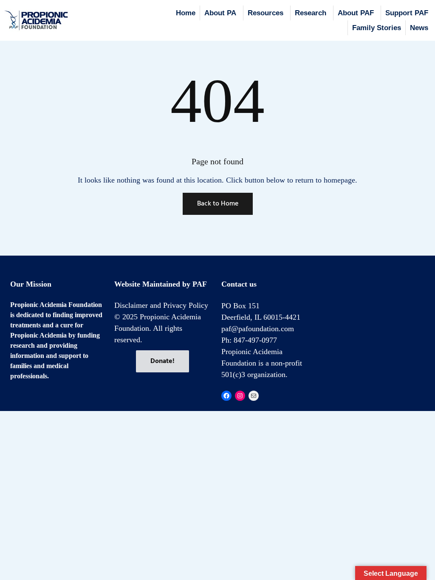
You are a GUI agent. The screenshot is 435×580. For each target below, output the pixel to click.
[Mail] (254, 396)
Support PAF (406, 13)
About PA (220, 13)
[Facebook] (226, 396)
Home (185, 13)
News (419, 28)
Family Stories (376, 28)
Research (310, 13)
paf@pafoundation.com (257, 328)
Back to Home (217, 203)
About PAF (356, 13)
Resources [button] (265, 13)
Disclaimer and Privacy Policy (161, 305)
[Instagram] (240, 396)
